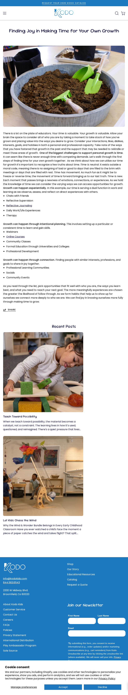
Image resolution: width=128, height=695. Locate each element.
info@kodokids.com (15, 578)
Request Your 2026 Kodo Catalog (64, 3)
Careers (8, 620)
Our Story (73, 569)
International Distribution (18, 640)
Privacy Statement (14, 635)
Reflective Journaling (19, 205)
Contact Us (10, 614)
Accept (63, 687)
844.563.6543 (11, 582)
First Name (73, 615)
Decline (102, 687)
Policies (7, 630)
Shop (70, 564)
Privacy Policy (106, 678)
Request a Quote (77, 584)
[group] (64, 3)
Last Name (103, 615)
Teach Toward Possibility (20, 416)
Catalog (72, 579)
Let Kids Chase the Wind (19, 520)
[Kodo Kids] (64, 13)
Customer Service (14, 609)
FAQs (6, 625)
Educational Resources (81, 574)
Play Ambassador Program (19, 645)
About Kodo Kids (13, 604)
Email (71, 628)
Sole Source (10, 650)
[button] (116, 13)
